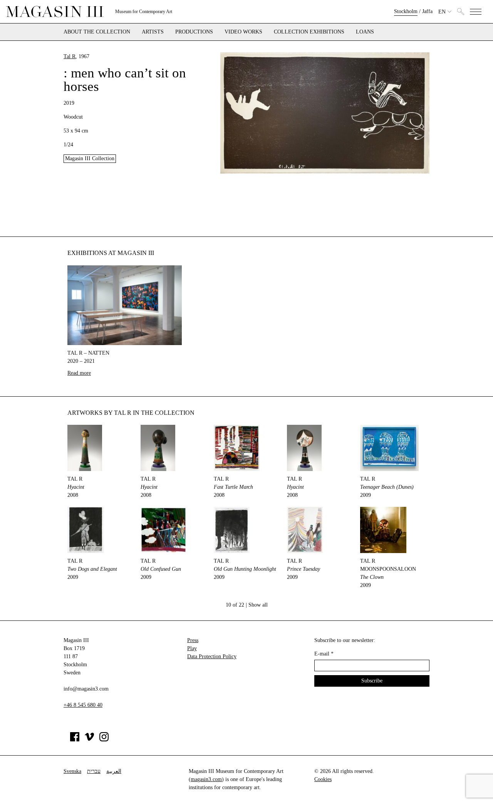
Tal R (69, 56)
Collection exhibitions (309, 32)
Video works (243, 32)
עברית (94, 771)
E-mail (324, 654)
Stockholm (406, 11)
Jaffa (427, 11)
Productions (194, 32)
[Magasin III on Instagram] (104, 740)
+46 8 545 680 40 (83, 705)
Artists (153, 32)
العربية (113, 771)
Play (192, 648)
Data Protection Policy (211, 656)
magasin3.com (206, 779)
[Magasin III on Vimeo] (89, 740)
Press (192, 640)
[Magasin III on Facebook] (74, 740)
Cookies (323, 779)
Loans (365, 32)
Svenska (72, 771)
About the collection (97, 32)
